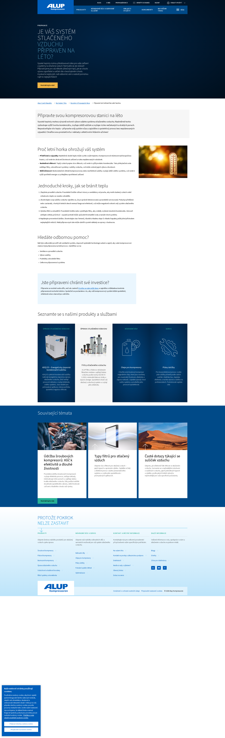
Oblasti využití (127, 9)
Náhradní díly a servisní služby (102, 9)
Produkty (81, 9)
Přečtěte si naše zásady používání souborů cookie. (19, 716)
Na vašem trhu (162, 9)
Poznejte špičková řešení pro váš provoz (56, 398)
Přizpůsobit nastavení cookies (151, 591)
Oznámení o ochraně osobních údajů (126, 591)
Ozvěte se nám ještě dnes (88, 288)
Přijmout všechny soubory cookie (21, 724)
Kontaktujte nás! (48, 85)
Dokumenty (147, 9)
